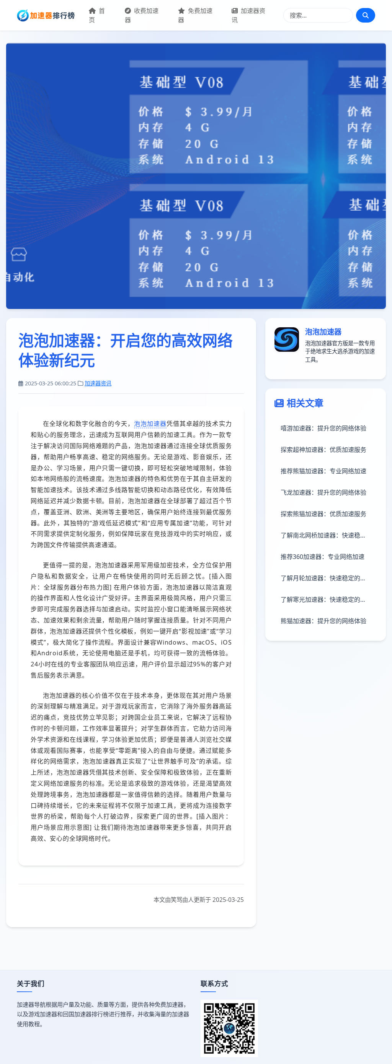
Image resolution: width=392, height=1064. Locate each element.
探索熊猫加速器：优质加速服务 (323, 514)
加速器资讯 (248, 15)
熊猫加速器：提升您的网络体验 (323, 621)
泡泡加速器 (150, 423)
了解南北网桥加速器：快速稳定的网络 (329, 535)
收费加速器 (141, 15)
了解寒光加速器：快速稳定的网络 (326, 599)
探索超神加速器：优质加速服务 (323, 449)
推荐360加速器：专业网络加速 (322, 556)
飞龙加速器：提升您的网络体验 (323, 492)
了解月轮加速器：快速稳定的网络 (326, 578)
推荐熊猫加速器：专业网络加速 (323, 471)
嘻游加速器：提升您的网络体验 (323, 428)
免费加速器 (195, 15)
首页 (97, 15)
